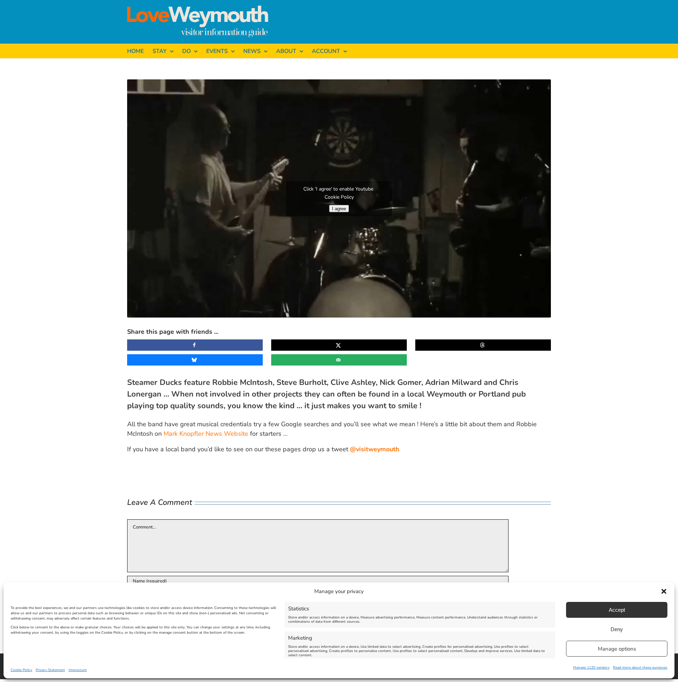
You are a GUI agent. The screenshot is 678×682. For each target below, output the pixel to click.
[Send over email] (339, 360)
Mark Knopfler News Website (205, 433)
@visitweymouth (374, 449)
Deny (617, 629)
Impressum (78, 670)
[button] (663, 591)
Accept (617, 610)
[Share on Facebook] (195, 345)
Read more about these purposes (640, 667)
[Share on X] (339, 345)
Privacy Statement (50, 670)
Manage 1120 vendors (591, 667)
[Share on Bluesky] (195, 360)
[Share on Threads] (483, 345)
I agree (339, 208)
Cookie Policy (21, 670)
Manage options (617, 648)
